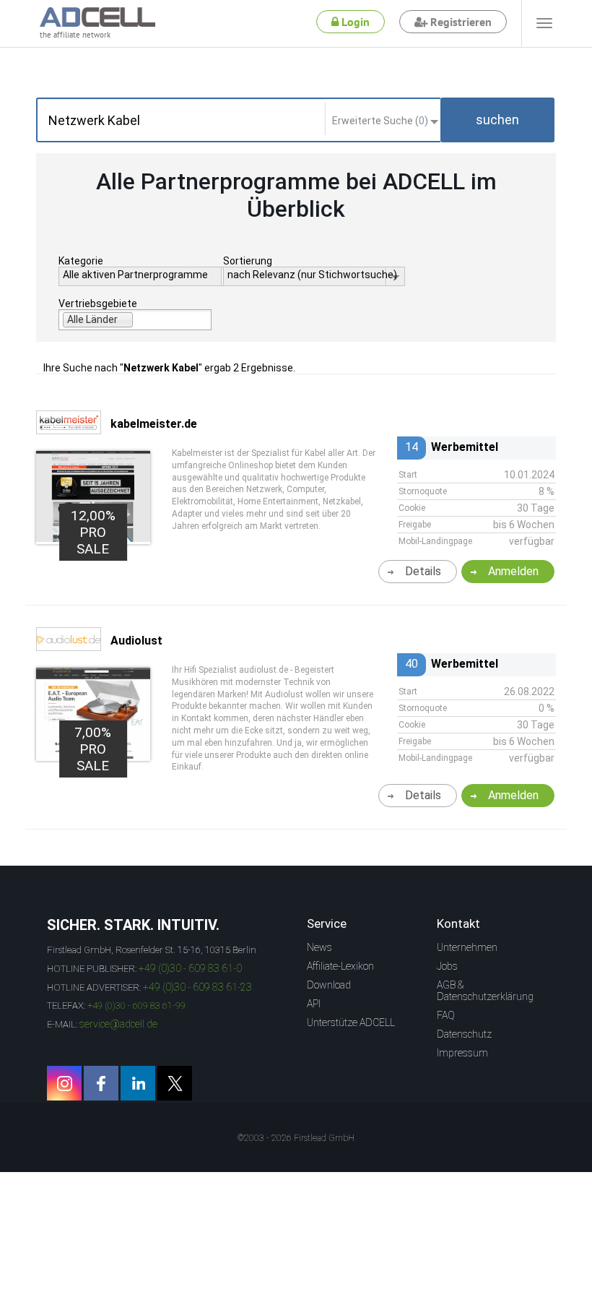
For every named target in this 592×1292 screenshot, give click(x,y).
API (314, 1003)
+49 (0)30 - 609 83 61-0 (190, 968)
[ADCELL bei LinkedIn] (138, 1083)
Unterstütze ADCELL (351, 1022)
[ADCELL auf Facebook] (101, 1083)
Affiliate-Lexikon (340, 966)
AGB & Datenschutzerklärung (485, 990)
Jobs (447, 966)
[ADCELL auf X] (174, 1083)
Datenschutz (464, 1034)
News (319, 947)
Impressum (462, 1053)
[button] (497, 120)
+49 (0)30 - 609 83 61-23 (197, 987)
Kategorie (80, 261)
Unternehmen (467, 947)
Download (329, 985)
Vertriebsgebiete (97, 303)
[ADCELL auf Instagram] (64, 1083)
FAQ (446, 1015)
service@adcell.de (118, 1024)
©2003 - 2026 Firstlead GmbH (296, 1138)
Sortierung (247, 261)
